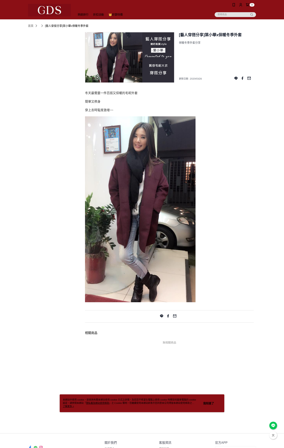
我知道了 (208, 403)
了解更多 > (68, 406)
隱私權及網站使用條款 (97, 403)
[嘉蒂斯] (49, 10)
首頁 (30, 25)
